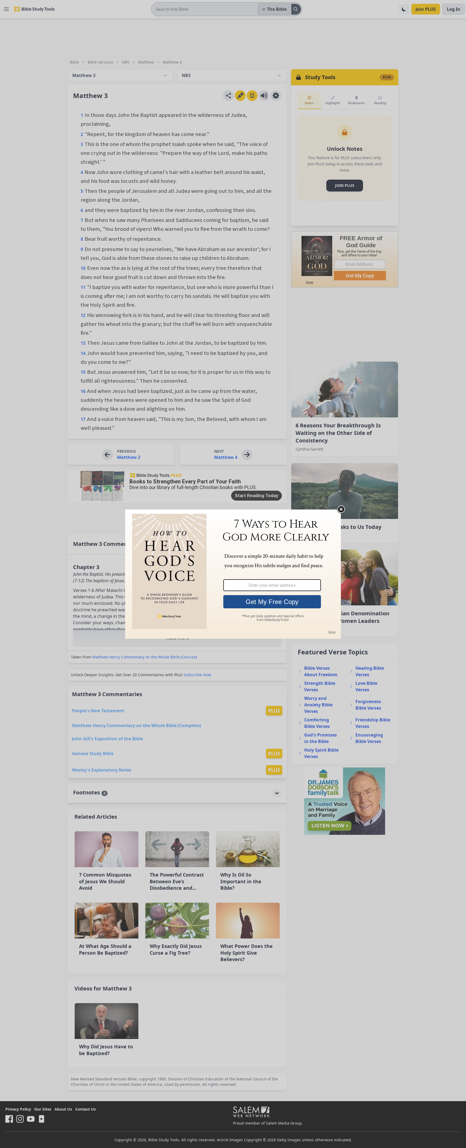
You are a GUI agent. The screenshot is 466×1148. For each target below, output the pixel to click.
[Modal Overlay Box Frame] (233, 574)
